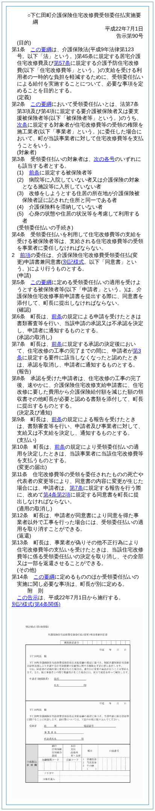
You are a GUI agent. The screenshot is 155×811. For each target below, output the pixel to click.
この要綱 (41, 49)
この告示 (27, 597)
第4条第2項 (56, 495)
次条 (22, 125)
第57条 (62, 63)
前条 (34, 173)
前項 (25, 255)
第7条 (76, 488)
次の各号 (104, 159)
